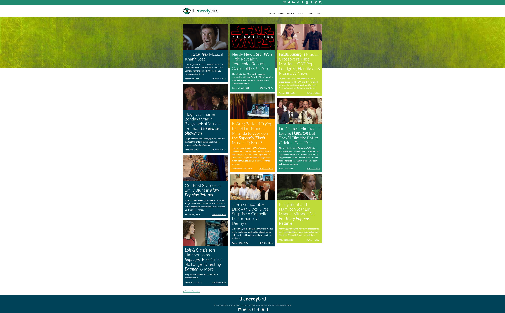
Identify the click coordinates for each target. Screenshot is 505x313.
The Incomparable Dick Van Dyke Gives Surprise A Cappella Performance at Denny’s (250, 214)
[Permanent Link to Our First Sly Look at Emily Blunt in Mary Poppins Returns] (205, 168)
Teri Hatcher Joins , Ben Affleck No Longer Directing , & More (204, 259)
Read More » (219, 78)
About (318, 13)
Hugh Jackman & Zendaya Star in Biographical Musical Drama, (203, 124)
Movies (272, 13)
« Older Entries (191, 291)
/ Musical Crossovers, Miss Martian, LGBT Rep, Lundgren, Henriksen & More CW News (299, 64)
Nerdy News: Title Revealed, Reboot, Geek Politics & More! (252, 61)
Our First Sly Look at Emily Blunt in (203, 190)
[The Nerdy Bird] (252, 301)
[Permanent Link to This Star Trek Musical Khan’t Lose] (205, 37)
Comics (281, 13)
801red (289, 305)
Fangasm (300, 13)
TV (264, 13)
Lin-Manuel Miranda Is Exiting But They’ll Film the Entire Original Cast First (299, 135)
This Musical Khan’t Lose (204, 56)
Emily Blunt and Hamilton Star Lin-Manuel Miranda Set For (297, 214)
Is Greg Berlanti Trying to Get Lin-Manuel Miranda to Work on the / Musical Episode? (252, 133)
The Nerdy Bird (245, 305)
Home (310, 13)
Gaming (290, 13)
